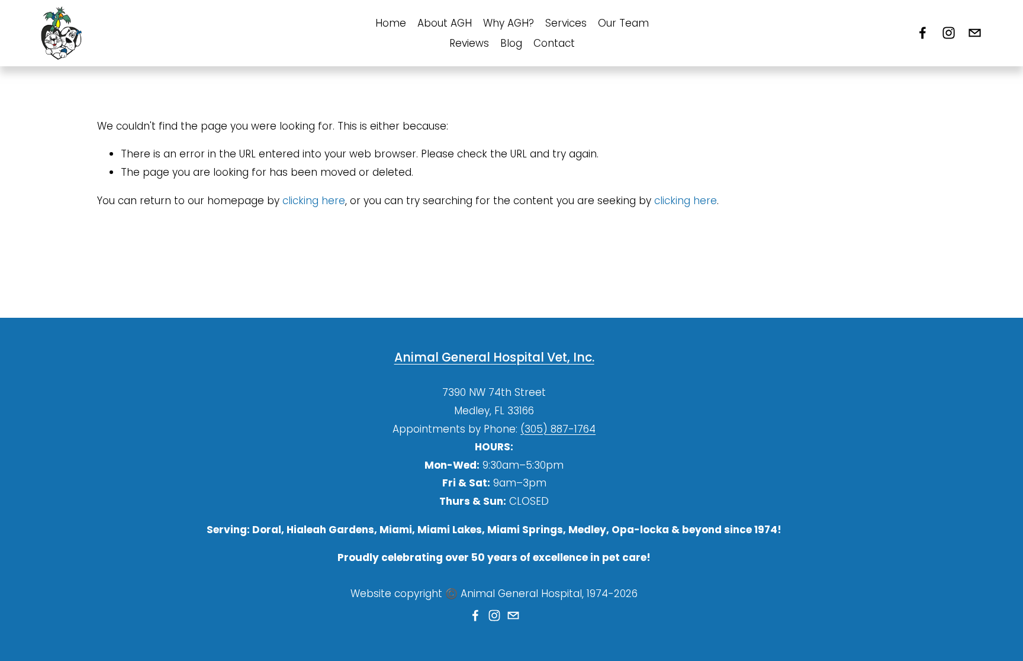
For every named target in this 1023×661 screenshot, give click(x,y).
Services (566, 23)
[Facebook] (922, 32)
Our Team (623, 23)
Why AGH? (508, 23)
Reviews (469, 43)
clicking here (313, 201)
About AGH (444, 23)
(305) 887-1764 (558, 429)
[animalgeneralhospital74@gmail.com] (974, 32)
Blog (511, 43)
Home (390, 23)
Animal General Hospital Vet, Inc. (494, 357)
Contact (554, 43)
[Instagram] (948, 32)
